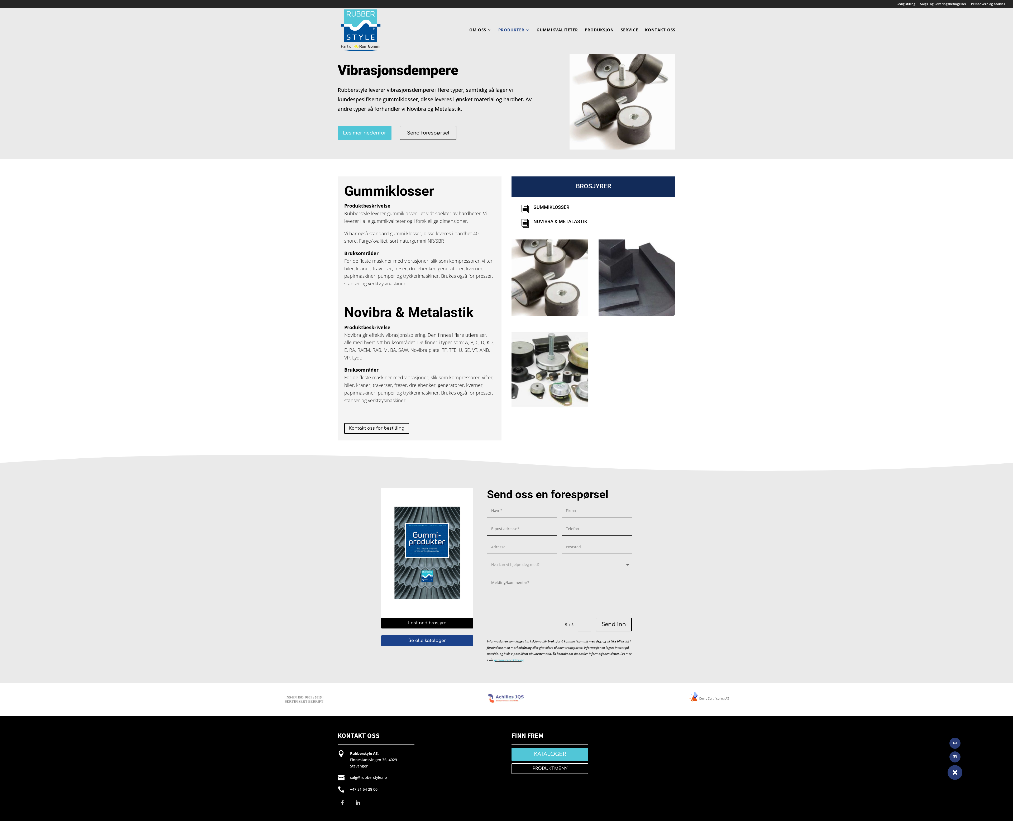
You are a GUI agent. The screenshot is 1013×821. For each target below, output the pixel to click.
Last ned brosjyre (427, 623)
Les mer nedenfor (364, 133)
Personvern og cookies (988, 4)
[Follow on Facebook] (342, 803)
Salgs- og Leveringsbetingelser (943, 4)
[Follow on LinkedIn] (358, 803)
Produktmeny (550, 768)
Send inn (613, 624)
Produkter (511, 30)
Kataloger (550, 754)
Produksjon (599, 30)
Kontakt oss (660, 30)
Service (629, 30)
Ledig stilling (905, 4)
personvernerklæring (509, 660)
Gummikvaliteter (557, 30)
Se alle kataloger (427, 640)
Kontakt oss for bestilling (376, 428)
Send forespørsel (428, 133)
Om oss (477, 30)
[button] (955, 772)
